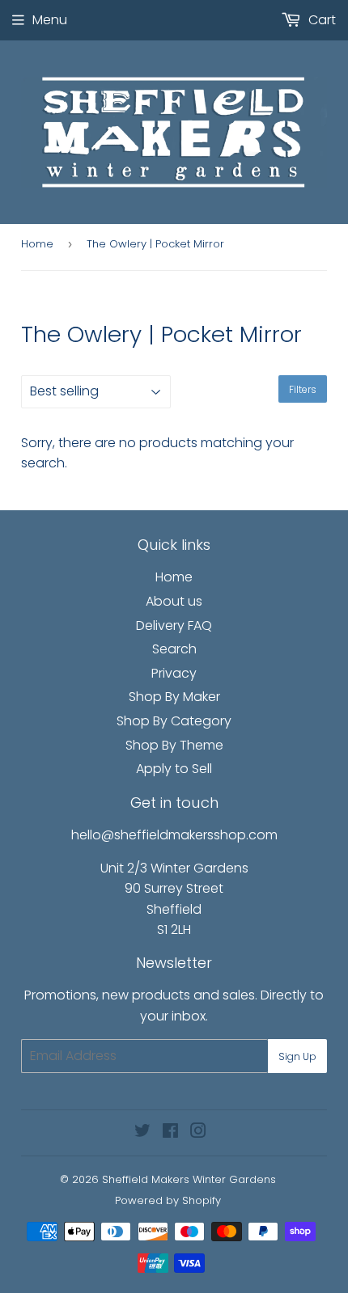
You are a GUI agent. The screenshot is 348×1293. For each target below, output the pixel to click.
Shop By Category (174, 721)
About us (174, 601)
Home (37, 243)
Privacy (174, 673)
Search (174, 649)
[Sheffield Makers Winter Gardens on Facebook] (170, 1132)
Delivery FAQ (174, 625)
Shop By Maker (174, 696)
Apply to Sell (174, 768)
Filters (302, 389)
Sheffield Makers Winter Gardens (189, 1179)
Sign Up (297, 1056)
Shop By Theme (174, 745)
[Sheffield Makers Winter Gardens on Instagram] (198, 1132)
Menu (49, 20)
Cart (320, 20)
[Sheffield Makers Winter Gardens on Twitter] (142, 1132)
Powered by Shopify (168, 1200)
